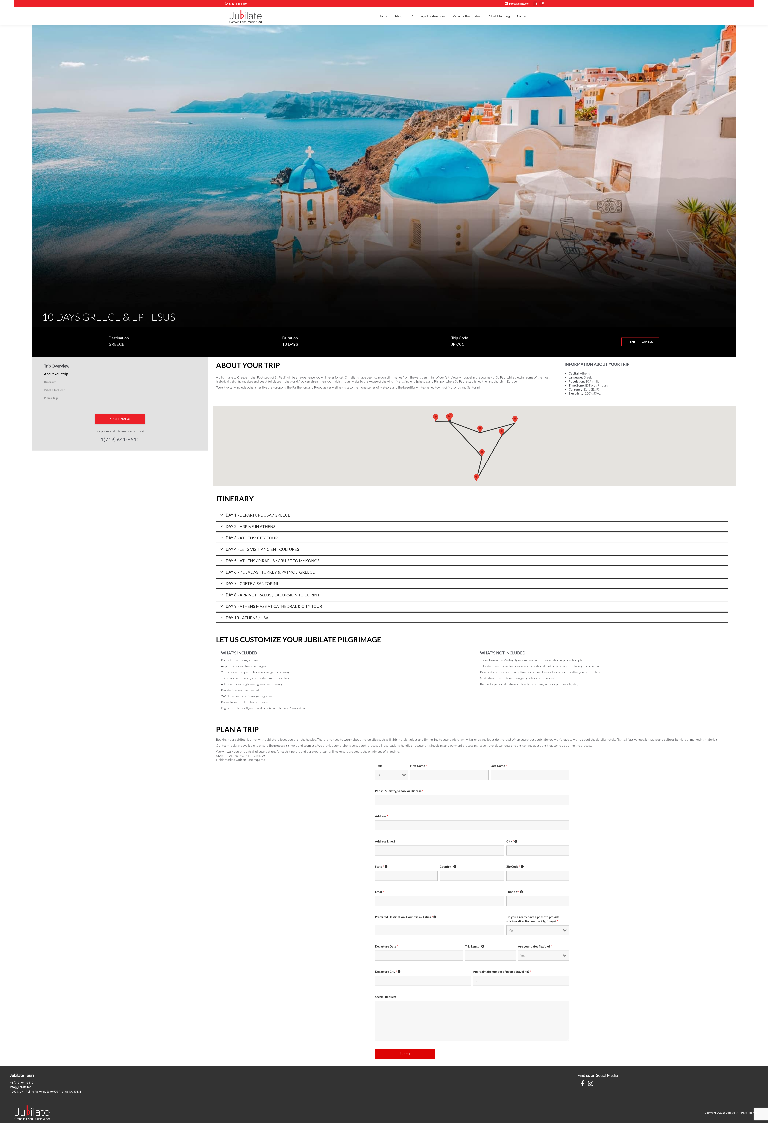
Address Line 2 (385, 841)
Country (446, 866)
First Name (418, 765)
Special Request (385, 997)
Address (381, 816)
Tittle (378, 765)
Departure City (386, 971)
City (510, 841)
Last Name (499, 765)
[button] (448, 417)
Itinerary (50, 382)
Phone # (512, 892)
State (379, 866)
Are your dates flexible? (535, 946)
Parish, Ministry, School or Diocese (399, 791)
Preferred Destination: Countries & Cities (404, 917)
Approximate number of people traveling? (502, 971)
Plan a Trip (51, 398)
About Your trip (56, 374)
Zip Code (513, 866)
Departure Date (386, 946)
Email (379, 892)
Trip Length (473, 946)
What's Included (54, 390)
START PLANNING (640, 342)
